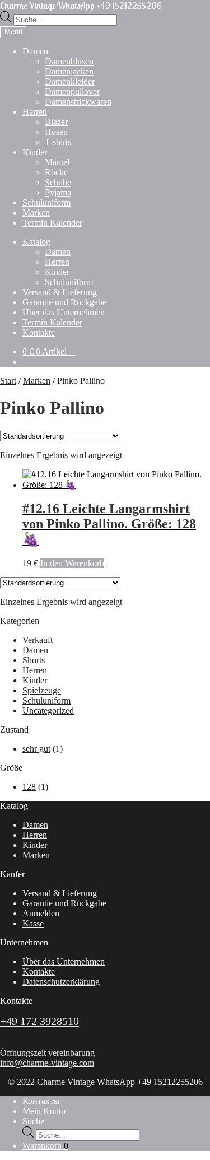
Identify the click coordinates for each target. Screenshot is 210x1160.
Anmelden (40, 913)
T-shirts (58, 142)
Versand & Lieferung (59, 292)
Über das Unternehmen (63, 312)
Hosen (56, 132)
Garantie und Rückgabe (64, 302)
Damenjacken (69, 71)
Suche (33, 1121)
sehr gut (36, 748)
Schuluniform (46, 202)
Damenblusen (69, 61)
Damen (35, 51)
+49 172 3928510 (39, 1021)
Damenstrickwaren (78, 101)
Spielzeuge (41, 690)
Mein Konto (44, 1111)
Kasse (33, 923)
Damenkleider (70, 81)
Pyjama (58, 192)
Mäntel (57, 162)
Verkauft (37, 640)
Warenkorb (45, 1145)
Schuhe (58, 182)
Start (8, 380)
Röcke (56, 172)
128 (29, 786)
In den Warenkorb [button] (72, 563)
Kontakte (38, 332)
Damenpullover (72, 91)
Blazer (56, 122)
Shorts (33, 660)
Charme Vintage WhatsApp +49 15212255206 (81, 5)
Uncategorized (48, 710)
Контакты (41, 1101)
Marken (36, 212)
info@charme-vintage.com (47, 1063)
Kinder (34, 152)
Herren (34, 112)
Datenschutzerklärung (61, 981)
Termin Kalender (52, 222)
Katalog (36, 241)
